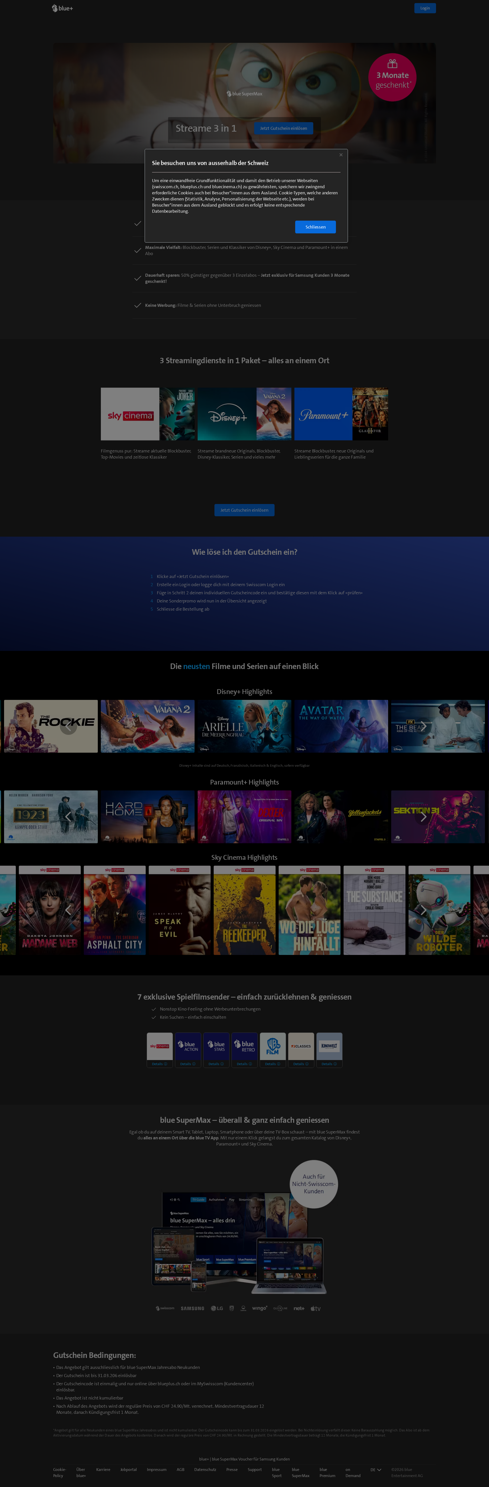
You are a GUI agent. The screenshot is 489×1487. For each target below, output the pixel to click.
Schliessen (316, 227)
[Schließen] (341, 154)
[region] (246, 196)
